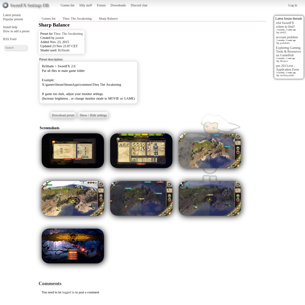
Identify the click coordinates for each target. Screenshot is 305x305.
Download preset (63, 115)
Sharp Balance (108, 18)
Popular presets (13, 19)
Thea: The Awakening (77, 18)
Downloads (118, 5)
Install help (10, 27)
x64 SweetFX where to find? (285, 24)
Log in (292, 5)
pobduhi (285, 43)
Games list (67, 5)
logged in (68, 292)
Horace (284, 61)
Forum (101, 5)
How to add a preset (16, 31)
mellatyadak (287, 75)
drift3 (283, 32)
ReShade (64, 50)
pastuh (59, 38)
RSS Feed (9, 39)
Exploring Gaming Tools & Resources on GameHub (288, 51)
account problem (287, 37)
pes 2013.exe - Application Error (287, 67)
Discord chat (139, 5)
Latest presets (12, 15)
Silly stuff (85, 5)
